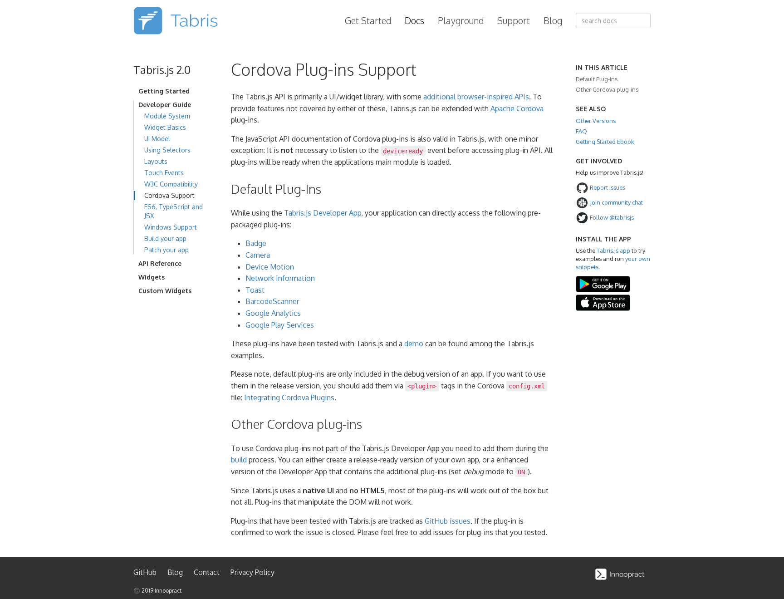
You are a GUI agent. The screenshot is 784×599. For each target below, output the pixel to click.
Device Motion (269, 266)
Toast (255, 290)
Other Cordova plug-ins (607, 89)
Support (513, 20)
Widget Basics (165, 127)
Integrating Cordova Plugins (289, 397)
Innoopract (168, 590)
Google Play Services (279, 324)
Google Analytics (273, 313)
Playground (461, 20)
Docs (414, 20)
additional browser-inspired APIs (476, 96)
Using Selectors (167, 150)
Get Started (368, 20)
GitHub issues (447, 520)
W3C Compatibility (171, 184)
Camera (257, 255)
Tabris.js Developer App (322, 212)
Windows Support (170, 227)
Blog (553, 20)
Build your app (165, 238)
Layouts (155, 161)
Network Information (280, 278)
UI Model (157, 138)
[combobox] (613, 20)
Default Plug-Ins (596, 79)
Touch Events (164, 173)
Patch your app (166, 250)
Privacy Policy (252, 572)
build (239, 459)
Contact (207, 572)
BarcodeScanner (272, 301)
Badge (255, 243)
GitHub (145, 572)
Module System (167, 116)
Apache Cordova (517, 108)
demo (413, 343)
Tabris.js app (613, 250)
